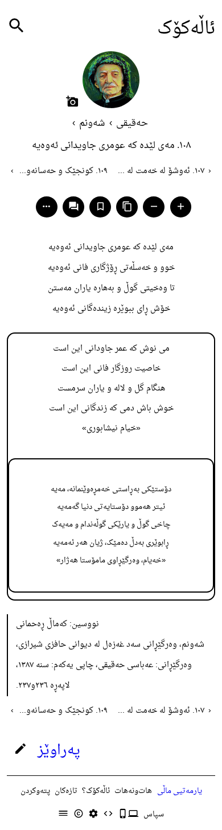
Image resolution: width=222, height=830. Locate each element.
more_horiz (46, 206)
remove (154, 206)
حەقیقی (132, 123)
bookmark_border (100, 206)
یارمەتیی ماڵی (179, 791)
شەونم (92, 123)
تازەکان (66, 791)
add (180, 206)
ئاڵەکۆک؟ (96, 791)
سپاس (153, 814)
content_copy (127, 206)
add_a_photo (72, 101)
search (16, 26)
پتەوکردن (35, 791)
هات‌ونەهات (133, 791)
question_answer (73, 206)
